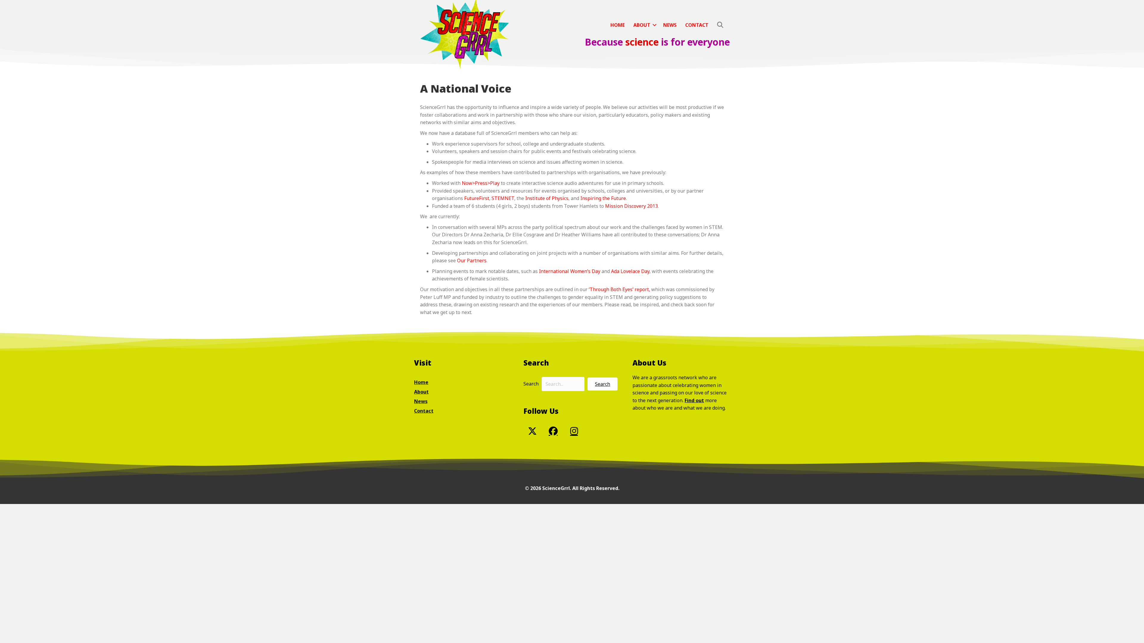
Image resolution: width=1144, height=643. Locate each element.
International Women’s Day (569, 271)
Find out (694, 400)
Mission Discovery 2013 (631, 206)
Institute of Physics (546, 198)
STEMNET (503, 198)
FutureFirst (476, 198)
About (641, 25)
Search (531, 383)
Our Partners (471, 260)
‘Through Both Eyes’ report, (619, 289)
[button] (654, 25)
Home (617, 25)
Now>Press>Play (481, 183)
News (670, 25)
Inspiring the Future (603, 198)
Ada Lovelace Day (630, 271)
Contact (696, 25)
